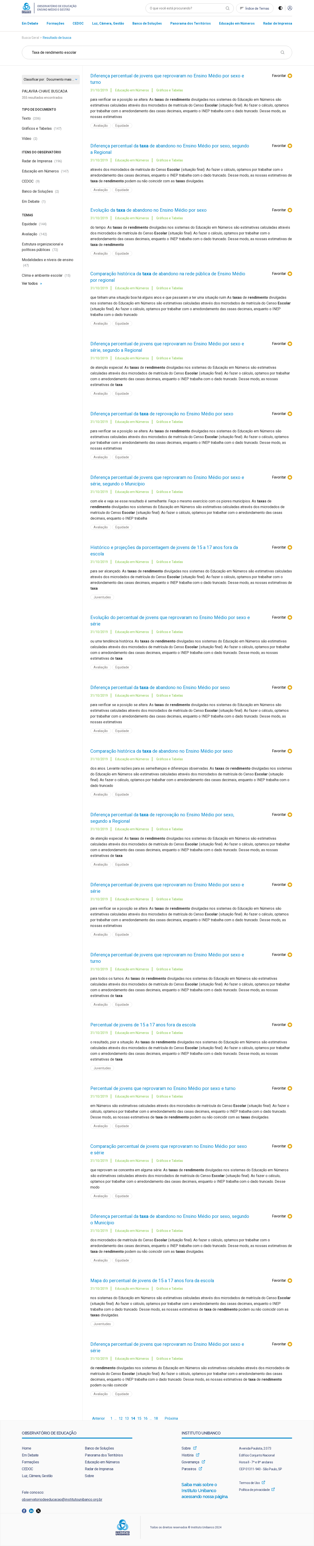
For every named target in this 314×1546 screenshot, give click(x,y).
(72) (55, 250)
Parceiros (189, 1469)
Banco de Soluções (40, 191)
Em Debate (34, 201)
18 (156, 1418)
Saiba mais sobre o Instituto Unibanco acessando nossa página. (205, 1490)
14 (133, 1418)
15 (139, 1418)
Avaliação (34, 234)
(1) (44, 201)
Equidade (34, 224)
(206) (37, 118)
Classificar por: (34, 79)
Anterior (98, 1418)
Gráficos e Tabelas (42, 128)
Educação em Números (45, 171)
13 (127, 1418)
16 (145, 1418)
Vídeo (29, 138)
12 (121, 1418)
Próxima (171, 1418)
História (187, 1455)
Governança (190, 1462)
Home (26, 1448)
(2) (35, 139)
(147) (58, 128)
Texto (31, 118)
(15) (68, 275)
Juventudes (102, 597)
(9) (38, 181)
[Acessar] (290, 8)
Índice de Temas (257, 8)
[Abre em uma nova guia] (25, 1510)
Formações (30, 1462)
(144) (43, 224)
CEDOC (31, 181)
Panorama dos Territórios (104, 1455)
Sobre (89, 1476)
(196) (58, 161)
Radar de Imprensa (42, 161)
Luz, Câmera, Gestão (37, 1476)
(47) (26, 265)
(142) (43, 234)
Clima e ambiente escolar (46, 275)
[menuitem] (30, 23)
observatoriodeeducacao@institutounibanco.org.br (62, 1499)
